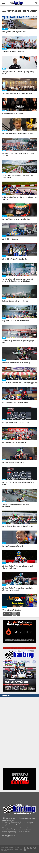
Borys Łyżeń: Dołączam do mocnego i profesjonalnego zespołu (18, 73)
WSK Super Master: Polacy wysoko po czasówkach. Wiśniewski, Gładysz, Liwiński (17, 589)
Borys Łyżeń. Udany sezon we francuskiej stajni (16, 219)
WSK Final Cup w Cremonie (10, 239)
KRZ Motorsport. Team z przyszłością (13, 52)
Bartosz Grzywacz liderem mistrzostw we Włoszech (17, 526)
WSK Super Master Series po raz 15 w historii (15, 423)
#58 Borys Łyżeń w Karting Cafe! (11, 610)
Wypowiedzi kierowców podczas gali (12, 113)
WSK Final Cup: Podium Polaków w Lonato (14, 259)
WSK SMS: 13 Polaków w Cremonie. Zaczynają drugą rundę (19, 383)
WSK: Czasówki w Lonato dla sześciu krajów (15, 403)
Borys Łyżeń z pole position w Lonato (13, 462)
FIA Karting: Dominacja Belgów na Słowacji (15, 301)
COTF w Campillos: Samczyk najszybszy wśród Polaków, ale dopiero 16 (19, 198)
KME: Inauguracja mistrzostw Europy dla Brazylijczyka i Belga (18, 342)
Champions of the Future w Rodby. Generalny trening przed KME (18, 154)
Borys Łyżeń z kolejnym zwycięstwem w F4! (14, 32)
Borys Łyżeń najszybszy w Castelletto (13, 546)
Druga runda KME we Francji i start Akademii (15, 321)
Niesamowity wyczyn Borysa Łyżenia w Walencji (16, 363)
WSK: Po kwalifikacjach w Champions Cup (14, 442)
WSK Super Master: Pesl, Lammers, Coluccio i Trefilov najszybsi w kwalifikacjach (18, 567)
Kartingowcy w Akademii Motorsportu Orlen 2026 (17, 94)
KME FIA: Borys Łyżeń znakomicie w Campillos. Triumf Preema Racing (17, 176)
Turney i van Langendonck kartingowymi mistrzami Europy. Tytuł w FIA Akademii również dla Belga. (17, 280)
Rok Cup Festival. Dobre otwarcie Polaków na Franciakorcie (15, 505)
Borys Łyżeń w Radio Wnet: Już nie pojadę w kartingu (17, 133)
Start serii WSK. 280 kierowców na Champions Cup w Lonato (18, 483)
